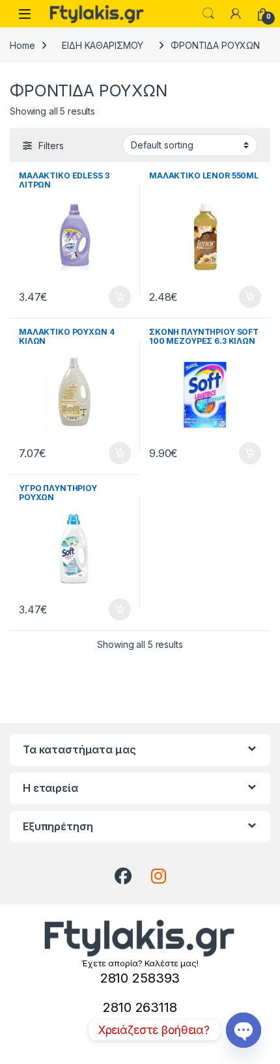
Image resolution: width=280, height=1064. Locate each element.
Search (208, 14)
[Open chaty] (243, 1030)
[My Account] (236, 13)
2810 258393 (140, 978)
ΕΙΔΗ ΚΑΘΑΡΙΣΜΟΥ (102, 45)
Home (22, 45)
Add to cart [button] (120, 297)
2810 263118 (139, 1007)
